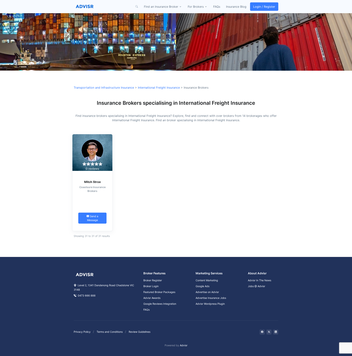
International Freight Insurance (159, 87)
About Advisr (257, 273)
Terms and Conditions (110, 331)
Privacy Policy (82, 331)
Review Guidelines (139, 331)
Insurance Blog (236, 6)
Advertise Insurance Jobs (211, 297)
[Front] (85, 6)
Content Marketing (207, 280)
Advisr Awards (151, 297)
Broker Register (152, 280)
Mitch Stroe (92, 182)
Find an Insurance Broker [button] (161, 6)
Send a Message (92, 218)
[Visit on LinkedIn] (275, 332)
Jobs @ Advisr (256, 286)
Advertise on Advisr (207, 292)
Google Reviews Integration (159, 303)
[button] (136, 6)
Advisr (183, 345)
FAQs (216, 6)
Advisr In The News (259, 280)
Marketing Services (209, 273)
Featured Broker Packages (159, 292)
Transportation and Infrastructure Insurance (104, 87)
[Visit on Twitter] (269, 332)
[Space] (85, 274)
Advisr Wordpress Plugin (210, 303)
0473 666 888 (86, 295)
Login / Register (264, 6)
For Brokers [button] (196, 6)
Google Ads (202, 286)
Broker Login (151, 286)
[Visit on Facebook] (262, 332)
